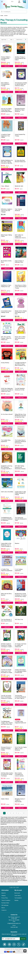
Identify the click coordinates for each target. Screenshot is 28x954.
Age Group (3, 39)
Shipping (3, 895)
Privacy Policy (4, 897)
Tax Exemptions (18, 897)
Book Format (19, 39)
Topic (11, 39)
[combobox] (15, 11)
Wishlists (16, 900)
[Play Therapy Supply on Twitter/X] (18, 944)
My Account (17, 893)
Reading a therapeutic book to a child (16, 820)
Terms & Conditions (5, 900)
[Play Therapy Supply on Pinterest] (9, 944)
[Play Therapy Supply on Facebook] (4, 944)
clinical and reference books (16, 829)
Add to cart (7, 66)
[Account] (19, 1)
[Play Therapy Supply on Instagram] (14, 944)
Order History (18, 895)
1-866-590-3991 (14, 887)
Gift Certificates (4, 905)
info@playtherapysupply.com (14, 923)
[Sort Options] (25, 39)
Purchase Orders (5, 902)
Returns (3, 907)
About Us (3, 893)
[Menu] (1, 1)
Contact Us (3, 910)
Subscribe (23, 938)
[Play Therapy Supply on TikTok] (23, 944)
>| (23, 813)
